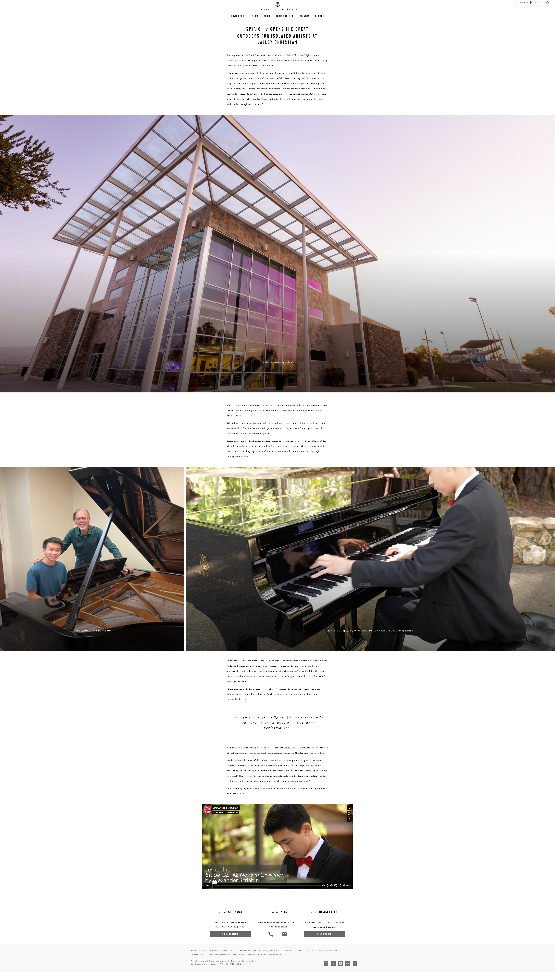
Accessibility (238, 954)
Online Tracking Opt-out (218, 954)
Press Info (214, 950)
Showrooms (522, 3)
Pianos (255, 15)
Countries (540, 3)
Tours (232, 950)
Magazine (310, 950)
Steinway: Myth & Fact (328, 950)
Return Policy (275, 954)
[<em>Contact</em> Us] (284, 936)
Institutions (287, 950)
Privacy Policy (197, 954)
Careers (319, 15)
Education (304, 15)
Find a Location (230, 934)
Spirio (267, 15)
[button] (530, 2)
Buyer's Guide (238, 15)
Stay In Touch (324, 934)
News (224, 950)
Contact (203, 950)
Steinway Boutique (247, 950)
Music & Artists (284, 15)
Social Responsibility (269, 950)
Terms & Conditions (256, 954)
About (194, 950)
